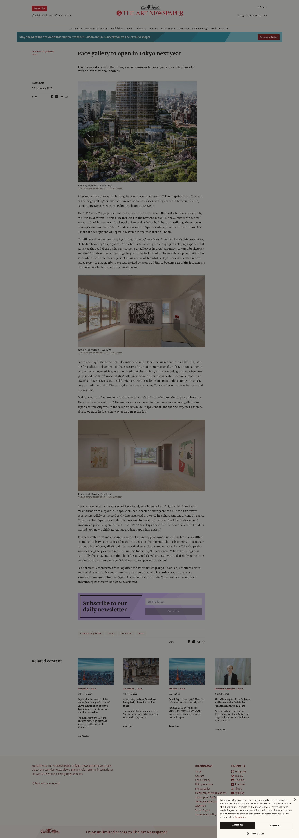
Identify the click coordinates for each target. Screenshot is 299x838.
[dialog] (258, 817)
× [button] (295, 799)
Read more (241, 817)
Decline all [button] (275, 825)
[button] (256, 833)
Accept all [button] (237, 825)
